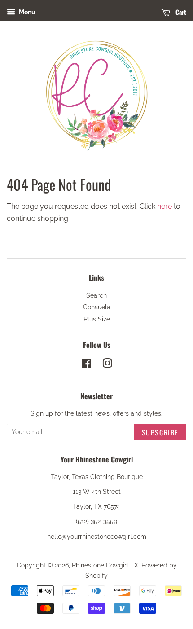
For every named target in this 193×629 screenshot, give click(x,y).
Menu (26, 12)
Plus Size (96, 319)
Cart (180, 12)
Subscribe (160, 432)
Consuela (96, 307)
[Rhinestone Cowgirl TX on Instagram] (107, 365)
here (164, 206)
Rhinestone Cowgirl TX (105, 565)
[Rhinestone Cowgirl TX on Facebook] (86, 365)
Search (96, 295)
